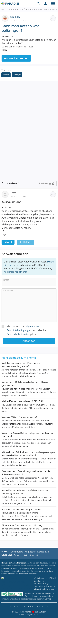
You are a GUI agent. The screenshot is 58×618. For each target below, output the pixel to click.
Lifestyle (17, 75)
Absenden (29, 341)
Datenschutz (28, 606)
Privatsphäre (42, 606)
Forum (4, 9)
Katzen (29, 9)
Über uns (6, 555)
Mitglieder (30, 551)
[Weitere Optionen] (52, 18)
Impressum (15, 606)
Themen (15, 9)
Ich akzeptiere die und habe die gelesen (26, 330)
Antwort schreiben (16, 58)
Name (6, 280)
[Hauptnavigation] (53, 3)
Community (17, 551)
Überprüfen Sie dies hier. (44, 589)
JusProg (47, 599)
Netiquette (43, 551)
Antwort (8, 290)
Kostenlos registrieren (15, 271)
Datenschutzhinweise (18, 334)
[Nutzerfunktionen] (45, 3)
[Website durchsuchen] (38, 3)
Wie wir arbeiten (32, 555)
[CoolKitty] (6, 18)
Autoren (18, 555)
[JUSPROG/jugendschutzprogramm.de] (12, 594)
